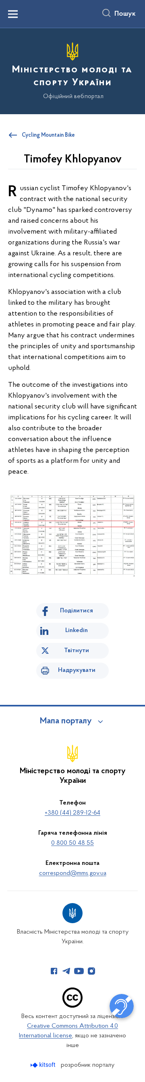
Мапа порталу (66, 721)
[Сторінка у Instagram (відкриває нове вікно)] (91, 971)
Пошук (125, 14)
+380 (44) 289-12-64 (72, 813)
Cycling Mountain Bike (48, 135)
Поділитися (76, 611)
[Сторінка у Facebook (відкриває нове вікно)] (54, 971)
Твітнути (76, 650)
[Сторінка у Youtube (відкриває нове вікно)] (79, 971)
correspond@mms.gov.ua (72, 873)
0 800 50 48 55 (72, 843)
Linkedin (76, 630)
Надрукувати (76, 670)
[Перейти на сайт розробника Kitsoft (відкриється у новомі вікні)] (44, 1065)
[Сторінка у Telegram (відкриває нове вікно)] (66, 971)
